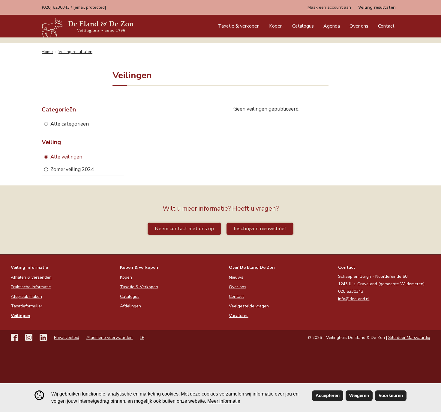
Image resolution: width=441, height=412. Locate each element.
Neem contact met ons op (184, 228)
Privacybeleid (66, 337)
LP (142, 337)
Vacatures (238, 316)
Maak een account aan (329, 7)
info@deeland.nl (354, 299)
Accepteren (328, 395)
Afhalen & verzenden (31, 277)
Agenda (331, 26)
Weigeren (359, 395)
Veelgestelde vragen (249, 306)
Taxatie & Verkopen (139, 287)
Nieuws (236, 277)
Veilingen (20, 316)
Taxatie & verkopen (239, 26)
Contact (386, 26)
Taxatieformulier (26, 306)
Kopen (276, 26)
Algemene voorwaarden (109, 337)
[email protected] (89, 7)
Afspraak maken (26, 296)
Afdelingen (130, 306)
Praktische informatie (31, 287)
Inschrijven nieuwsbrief (260, 228)
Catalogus (303, 26)
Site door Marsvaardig (409, 337)
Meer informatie (223, 401)
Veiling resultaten (377, 7)
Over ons (359, 26)
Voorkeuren (391, 395)
